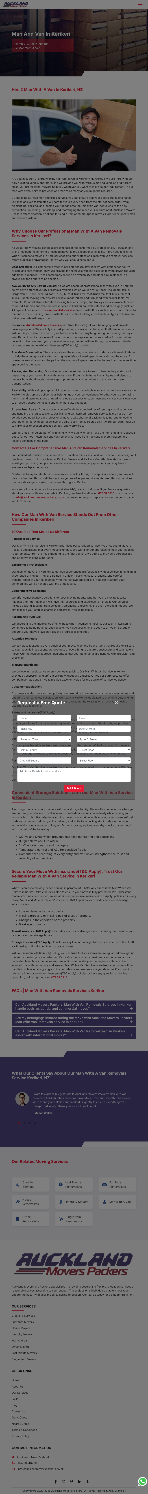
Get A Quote (74, 788)
